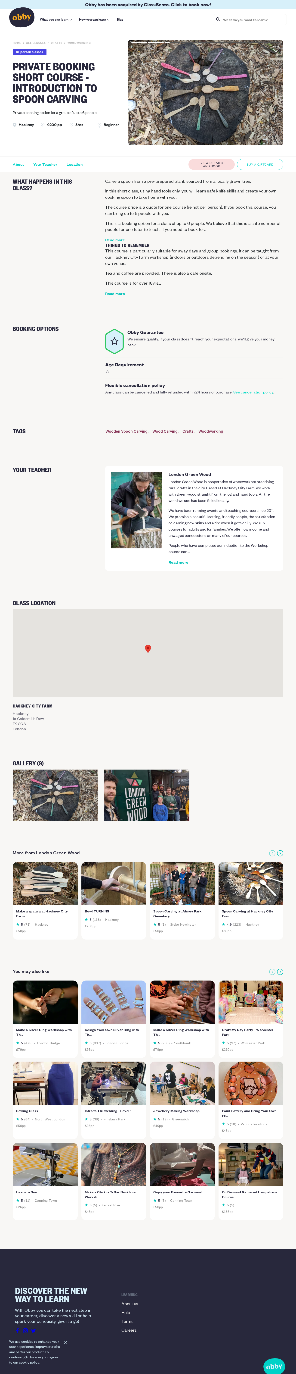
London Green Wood (190, 474)
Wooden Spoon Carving (126, 431)
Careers (129, 1330)
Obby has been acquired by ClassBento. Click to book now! (148, 4)
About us (129, 1303)
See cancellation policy (253, 391)
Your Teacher (45, 164)
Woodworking (210, 431)
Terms (127, 1321)
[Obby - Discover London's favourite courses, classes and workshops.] (21, 18)
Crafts (188, 431)
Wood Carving (165, 431)
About (18, 164)
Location (75, 164)
